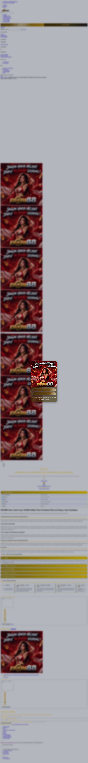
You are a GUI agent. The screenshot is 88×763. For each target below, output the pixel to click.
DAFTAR (44, 393)
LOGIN (44, 390)
